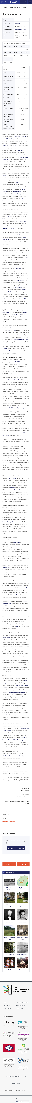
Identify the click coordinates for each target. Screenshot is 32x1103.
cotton (4, 146)
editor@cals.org (16, 1083)
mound (10, 217)
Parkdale (5, 292)
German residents (19, 280)
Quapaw (21, 235)
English (20, 1101)
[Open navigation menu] (30, 2)
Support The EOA (20, 1005)
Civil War (18, 362)
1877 (17, 626)
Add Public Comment (17, 848)
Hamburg (17, 23)
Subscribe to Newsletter (22, 1003)
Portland (10, 292)
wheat (7, 312)
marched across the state (17, 490)
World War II (6, 637)
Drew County (17, 194)
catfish (7, 715)
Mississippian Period (8, 228)
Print (10, 864)
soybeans (14, 146)
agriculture (18, 287)
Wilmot (4, 219)
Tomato (4, 708)
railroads (5, 299)
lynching (4, 348)
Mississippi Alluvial (20, 136)
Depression (16, 542)
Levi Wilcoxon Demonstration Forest (15, 692)
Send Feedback (9, 821)
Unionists (13, 487)
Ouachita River (17, 192)
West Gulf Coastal (7, 139)
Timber (25, 312)
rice (8, 146)
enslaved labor (13, 328)
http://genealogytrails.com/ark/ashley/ (13, 756)
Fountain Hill (22, 299)
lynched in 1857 (6, 351)
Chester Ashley (19, 182)
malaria (27, 588)
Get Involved (7, 1008)
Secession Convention (14, 380)
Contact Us (7, 1005)
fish (26, 257)
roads (18, 201)
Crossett (19, 150)
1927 (22, 626)
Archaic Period (22, 221)
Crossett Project (15, 595)
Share (24, 864)
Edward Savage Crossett (9, 522)
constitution (5, 451)
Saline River (17, 314)
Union (24, 29)
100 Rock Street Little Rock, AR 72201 (16, 1076)
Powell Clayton (12, 478)
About (5, 1003)
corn (3, 312)
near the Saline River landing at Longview (14, 408)
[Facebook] (16, 1099)
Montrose (23, 289)
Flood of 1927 (6, 567)
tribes (15, 226)
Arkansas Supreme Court (21, 340)
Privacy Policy (19, 1008)
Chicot (20, 29)
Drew (16, 29)
